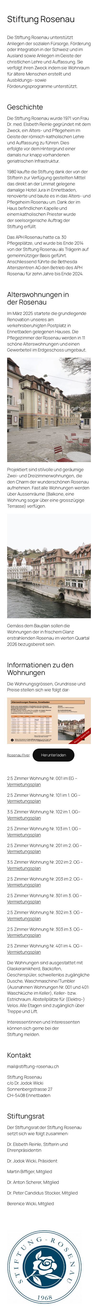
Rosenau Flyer (18, 755)
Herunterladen (53, 755)
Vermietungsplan (24, 784)
